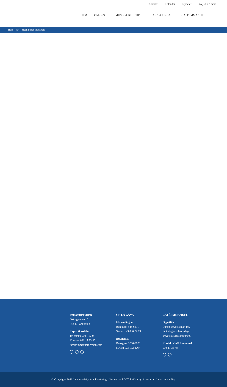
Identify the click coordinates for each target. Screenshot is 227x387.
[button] (217, 15)
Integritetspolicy (166, 379)
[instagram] (77, 352)
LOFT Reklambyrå (133, 379)
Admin (150, 379)
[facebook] (71, 352)
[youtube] (82, 352)
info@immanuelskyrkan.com (86, 344)
